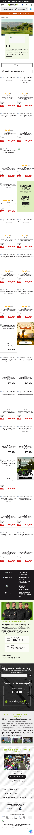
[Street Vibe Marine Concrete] (25, 364)
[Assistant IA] (31, 9)
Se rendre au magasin (17, 777)
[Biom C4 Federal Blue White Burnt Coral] (8, 503)
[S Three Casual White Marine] (25, 296)
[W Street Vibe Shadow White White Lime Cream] (8, 467)
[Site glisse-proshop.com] (24, 808)
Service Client (9, 794)
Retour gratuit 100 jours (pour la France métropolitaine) (17, 1)
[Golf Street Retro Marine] (25, 155)
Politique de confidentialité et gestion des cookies (21, 824)
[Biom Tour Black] (8, 84)
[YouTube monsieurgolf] (20, 691)
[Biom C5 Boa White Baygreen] (25, 503)
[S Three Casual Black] (8, 120)
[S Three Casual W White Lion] (8, 296)
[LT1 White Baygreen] (8, 190)
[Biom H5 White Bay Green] (8, 155)
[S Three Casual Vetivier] (25, 226)
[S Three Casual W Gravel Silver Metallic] (25, 84)
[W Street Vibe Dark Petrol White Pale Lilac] (25, 433)
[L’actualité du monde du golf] (17, 701)
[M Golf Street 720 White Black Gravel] (8, 539)
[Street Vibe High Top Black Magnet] (8, 364)
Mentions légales (8, 824)
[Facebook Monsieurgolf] (12, 691)
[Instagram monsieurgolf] (16, 691)
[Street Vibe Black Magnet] (8, 331)
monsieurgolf (9, 790)
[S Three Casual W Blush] (8, 261)
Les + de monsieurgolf (14, 797)
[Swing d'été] (25, 333)
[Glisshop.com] (9, 808)
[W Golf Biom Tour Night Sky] (8, 433)
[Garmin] (25, 468)
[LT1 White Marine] (8, 226)
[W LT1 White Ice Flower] (25, 539)
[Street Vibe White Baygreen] (8, 398)
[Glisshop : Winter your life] (13, 5)
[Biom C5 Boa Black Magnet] (25, 120)
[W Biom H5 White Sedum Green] (25, 398)
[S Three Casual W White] (25, 261)
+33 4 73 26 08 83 (18, 647)
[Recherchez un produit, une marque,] (26, 9)
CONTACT (17, 640)
